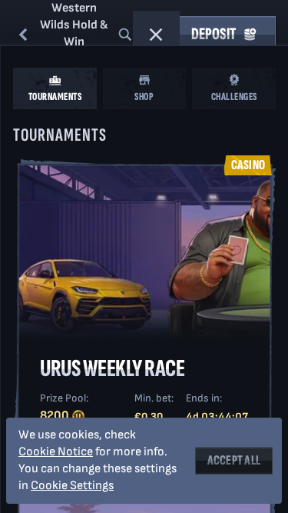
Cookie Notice (55, 452)
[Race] (156, 34)
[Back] (23, 34)
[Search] (125, 34)
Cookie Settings (72, 486)
